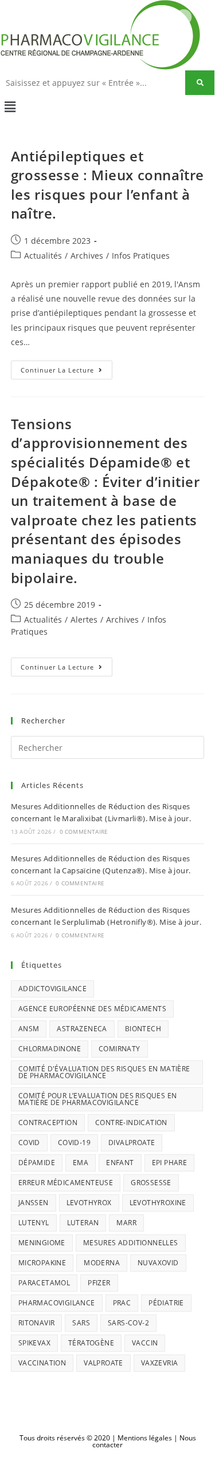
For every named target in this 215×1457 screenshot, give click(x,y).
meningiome (41, 1243)
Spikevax (34, 1343)
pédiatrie (166, 1303)
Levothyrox (89, 1202)
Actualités (43, 255)
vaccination (42, 1363)
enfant (120, 1162)
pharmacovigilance (56, 1303)
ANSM (29, 1029)
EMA (80, 1162)
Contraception (47, 1122)
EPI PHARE (169, 1162)
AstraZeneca (82, 1029)
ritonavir (36, 1323)
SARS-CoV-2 (128, 1323)
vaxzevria (159, 1363)
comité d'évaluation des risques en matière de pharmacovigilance (104, 1072)
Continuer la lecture (66, 367)
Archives (87, 255)
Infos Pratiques (141, 255)
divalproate (131, 1142)
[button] (107, 106)
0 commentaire (84, 832)
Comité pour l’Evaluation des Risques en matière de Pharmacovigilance (97, 1099)
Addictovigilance (52, 988)
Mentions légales (145, 1438)
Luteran (83, 1223)
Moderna (102, 1263)
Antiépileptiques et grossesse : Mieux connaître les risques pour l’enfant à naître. (107, 185)
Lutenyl (33, 1223)
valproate (103, 1363)
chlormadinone (49, 1049)
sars (81, 1323)
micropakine (42, 1263)
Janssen (33, 1202)
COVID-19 (74, 1142)
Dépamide (36, 1162)
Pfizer (99, 1283)
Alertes (84, 619)
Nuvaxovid (158, 1263)
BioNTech (143, 1029)
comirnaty (119, 1049)
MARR (126, 1223)
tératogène (91, 1343)
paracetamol (44, 1283)
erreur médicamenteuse (65, 1182)
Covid (29, 1142)
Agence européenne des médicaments (92, 1008)
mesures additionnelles (130, 1243)
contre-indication (131, 1122)
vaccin (145, 1343)
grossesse (151, 1182)
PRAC (122, 1303)
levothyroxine (158, 1202)
